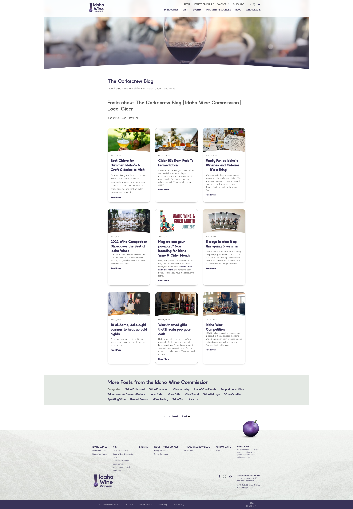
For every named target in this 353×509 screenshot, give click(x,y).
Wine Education (158, 389)
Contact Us (223, 4)
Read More (116, 197)
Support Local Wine (232, 389)
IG (254, 4)
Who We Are (253, 9)
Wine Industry (181, 389)
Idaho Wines (171, 9)
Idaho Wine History (99, 454)
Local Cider (156, 394)
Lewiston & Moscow (121, 461)
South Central (118, 464)
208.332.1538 (247, 488)
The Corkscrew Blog (197, 447)
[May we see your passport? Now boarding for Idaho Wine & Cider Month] (176, 232)
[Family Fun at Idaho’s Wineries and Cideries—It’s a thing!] (224, 151)
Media (187, 4)
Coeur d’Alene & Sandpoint (123, 454)
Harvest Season (139, 399)
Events (197, 9)
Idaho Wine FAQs (99, 451)
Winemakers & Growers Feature (126, 394)
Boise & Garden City (120, 451)
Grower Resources (161, 454)
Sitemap (129, 505)
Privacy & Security (145, 505)
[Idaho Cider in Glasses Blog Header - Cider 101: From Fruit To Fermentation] (176, 151)
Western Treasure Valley (122, 467)
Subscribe (238, 4)
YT (259, 4)
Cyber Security (178, 505)
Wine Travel (192, 394)
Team (218, 451)
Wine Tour (178, 399)
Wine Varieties (232, 394)
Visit (185, 9)
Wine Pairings (211, 394)
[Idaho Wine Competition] (224, 315)
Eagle (115, 457)
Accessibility (162, 505)
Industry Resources (218, 9)
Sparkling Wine (117, 399)
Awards (193, 399)
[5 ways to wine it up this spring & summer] (224, 232)
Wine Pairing (160, 399)
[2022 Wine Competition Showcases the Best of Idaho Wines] (129, 232)
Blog (238, 9)
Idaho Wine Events (205, 389)
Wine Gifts (174, 394)
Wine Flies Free (119, 471)
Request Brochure (203, 4)
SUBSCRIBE (243, 446)
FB (250, 4)
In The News (189, 451)
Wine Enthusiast (135, 389)
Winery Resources (161, 451)
